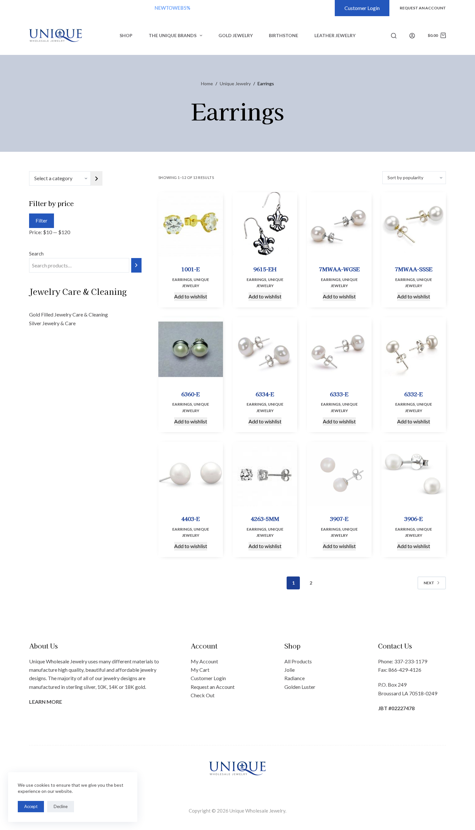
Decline (61, 806)
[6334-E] (265, 349)
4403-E (190, 518)
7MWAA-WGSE (339, 269)
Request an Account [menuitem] (423, 7)
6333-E (339, 394)
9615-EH (265, 269)
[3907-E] (339, 474)
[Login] (412, 35)
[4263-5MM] (265, 474)
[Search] (393, 35)
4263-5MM (265, 518)
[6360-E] (190, 349)
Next (429, 582)
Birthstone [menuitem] (283, 35)
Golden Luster (299, 687)
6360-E (190, 394)
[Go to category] (96, 178)
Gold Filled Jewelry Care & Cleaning (68, 314)
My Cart (200, 670)
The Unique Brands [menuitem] (172, 35)
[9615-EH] (265, 224)
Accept (30, 806)
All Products (298, 661)
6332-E (413, 394)
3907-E (339, 518)
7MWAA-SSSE (413, 269)
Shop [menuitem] (126, 35)
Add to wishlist (190, 296)
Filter (42, 220)
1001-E (190, 269)
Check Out (203, 695)
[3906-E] (413, 474)
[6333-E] (339, 349)
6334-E (265, 394)
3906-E (413, 518)
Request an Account (213, 687)
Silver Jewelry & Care (52, 323)
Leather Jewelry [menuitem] (334, 35)
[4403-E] (190, 474)
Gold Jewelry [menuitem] (235, 35)
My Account (204, 661)
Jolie (289, 670)
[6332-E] (413, 349)
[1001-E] (190, 224)
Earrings (182, 279)
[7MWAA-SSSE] (413, 224)
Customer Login (362, 8)
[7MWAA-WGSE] (339, 224)
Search (36, 253)
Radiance (294, 678)
